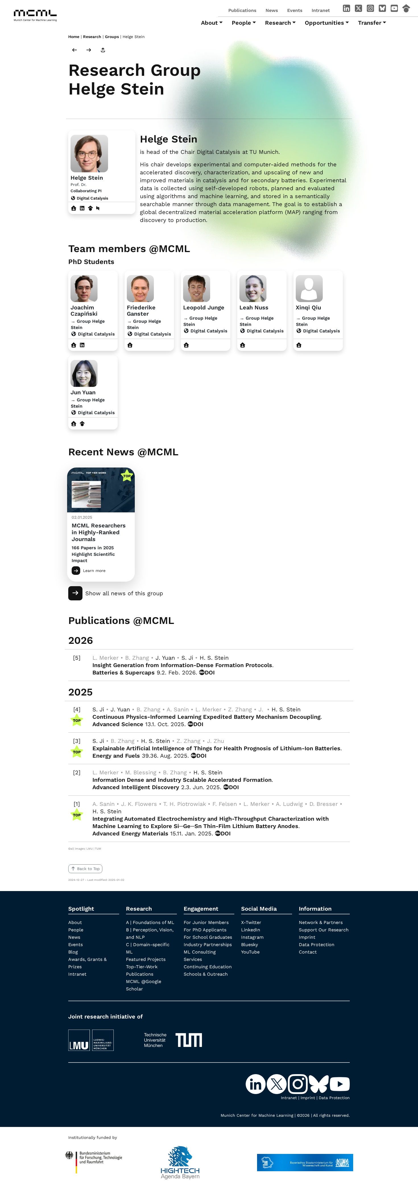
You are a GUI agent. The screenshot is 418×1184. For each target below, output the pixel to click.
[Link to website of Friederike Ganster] (130, 345)
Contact (308, 952)
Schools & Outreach (206, 974)
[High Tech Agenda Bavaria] (180, 1160)
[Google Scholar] (406, 9)
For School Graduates (208, 937)
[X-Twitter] (358, 9)
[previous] (74, 50)
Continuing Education (208, 966)
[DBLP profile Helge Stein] (98, 208)
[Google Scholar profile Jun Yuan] (82, 424)
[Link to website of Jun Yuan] (74, 424)
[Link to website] (84, 287)
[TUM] (173, 1037)
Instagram (252, 937)
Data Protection (316, 944)
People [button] (241, 22)
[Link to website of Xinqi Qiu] (299, 345)
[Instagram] (370, 9)
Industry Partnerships (208, 944)
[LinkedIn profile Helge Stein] (82, 208)
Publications (242, 10)
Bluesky (249, 944)
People (75, 929)
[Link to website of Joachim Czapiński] (74, 345)
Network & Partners (321, 922)
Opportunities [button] (324, 22)
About (75, 922)
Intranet (321, 10)
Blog (73, 952)
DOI (210, 672)
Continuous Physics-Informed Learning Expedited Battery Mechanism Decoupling (206, 716)
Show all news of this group (124, 593)
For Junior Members (206, 922)
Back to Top (88, 868)
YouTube (250, 952)
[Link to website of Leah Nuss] (242, 345)
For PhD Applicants (205, 929)
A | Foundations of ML (150, 922)
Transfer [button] (369, 22)
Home (73, 36)
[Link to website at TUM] (89, 153)
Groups (112, 36)
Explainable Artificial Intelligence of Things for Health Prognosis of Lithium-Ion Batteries (216, 748)
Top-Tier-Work (142, 966)
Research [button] (278, 22)
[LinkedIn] (346, 9)
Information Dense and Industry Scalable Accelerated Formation (182, 779)
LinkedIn (250, 929)
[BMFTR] (94, 1160)
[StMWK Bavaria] (305, 1160)
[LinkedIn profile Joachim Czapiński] (82, 345)
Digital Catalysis (92, 198)
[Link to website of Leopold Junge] (186, 345)
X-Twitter (251, 922)
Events (295, 10)
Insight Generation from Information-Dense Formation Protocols (182, 665)
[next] (88, 50)
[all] (103, 50)
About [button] (209, 22)
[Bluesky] (382, 9)
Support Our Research (324, 929)
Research (92, 36)
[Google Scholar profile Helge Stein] (90, 208)
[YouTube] (394, 9)
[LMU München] (101, 1037)
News (272, 10)
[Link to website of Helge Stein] (74, 208)
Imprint (307, 937)
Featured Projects (145, 959)
